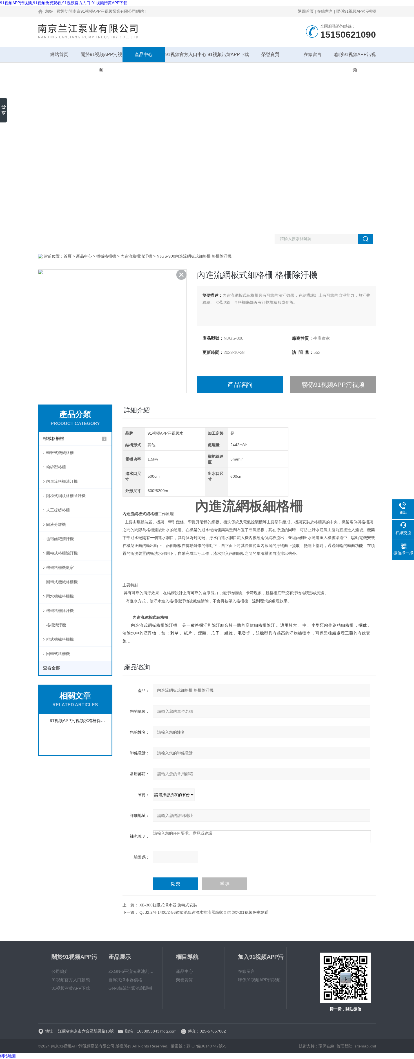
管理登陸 (344, 1046)
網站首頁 (59, 54)
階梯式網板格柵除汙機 (66, 495)
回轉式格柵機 (58, 653)
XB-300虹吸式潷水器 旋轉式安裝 (168, 905)
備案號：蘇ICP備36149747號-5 (198, 1046)
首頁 (68, 256)
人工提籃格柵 (58, 510)
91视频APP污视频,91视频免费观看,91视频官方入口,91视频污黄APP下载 (63, 3)
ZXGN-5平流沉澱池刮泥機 (131, 971)
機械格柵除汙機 (60, 610)
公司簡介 (60, 971)
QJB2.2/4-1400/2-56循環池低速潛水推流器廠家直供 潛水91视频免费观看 (203, 912)
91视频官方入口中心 (185, 54)
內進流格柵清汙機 (136, 256)
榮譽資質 (270, 54)
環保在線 (326, 1046)
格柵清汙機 (56, 625)
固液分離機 (56, 524)
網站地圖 (8, 1056)
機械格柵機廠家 (60, 567)
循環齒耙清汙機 (60, 539)
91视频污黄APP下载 (228, 54)
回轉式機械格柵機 (62, 582)
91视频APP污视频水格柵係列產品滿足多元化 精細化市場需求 (78, 720)
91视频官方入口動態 (71, 979)
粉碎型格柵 (56, 467)
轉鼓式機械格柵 (60, 452)
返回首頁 (306, 11)
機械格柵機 (106, 256)
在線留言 (325, 11)
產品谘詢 (240, 384)
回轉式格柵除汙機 (62, 553)
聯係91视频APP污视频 (356, 11)
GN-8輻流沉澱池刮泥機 (130, 988)
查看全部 (51, 667)
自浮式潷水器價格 (125, 979)
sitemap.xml (365, 1046)
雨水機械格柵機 (60, 596)
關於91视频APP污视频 (101, 57)
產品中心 (144, 54)
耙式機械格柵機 (60, 639)
